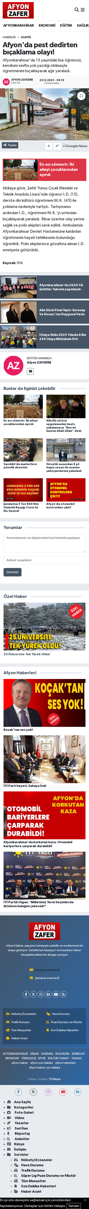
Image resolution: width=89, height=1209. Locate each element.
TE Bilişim (55, 1079)
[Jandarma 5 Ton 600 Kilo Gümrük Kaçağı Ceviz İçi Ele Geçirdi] (23, 489)
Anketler (21, 1139)
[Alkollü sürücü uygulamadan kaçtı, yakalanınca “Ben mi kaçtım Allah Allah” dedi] (66, 406)
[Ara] (77, 10)
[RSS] (63, 994)
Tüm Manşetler (21, 1030)
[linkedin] (77, 1092)
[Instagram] (40, 994)
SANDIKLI (47, 1053)
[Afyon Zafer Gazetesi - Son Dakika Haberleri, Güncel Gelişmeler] (18, 10)
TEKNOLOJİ (28, 1058)
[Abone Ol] (75, 146)
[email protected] (47, 970)
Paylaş (12, 145)
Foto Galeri (24, 1112)
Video (19, 1118)
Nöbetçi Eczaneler (23, 1013)
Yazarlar (21, 1123)
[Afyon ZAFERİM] (13, 365)
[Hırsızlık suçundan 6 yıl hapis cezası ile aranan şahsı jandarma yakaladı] (66, 450)
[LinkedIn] (48, 994)
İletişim (20, 1149)
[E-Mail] (30, 371)
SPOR (42, 1058)
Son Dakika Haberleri (65, 1030)
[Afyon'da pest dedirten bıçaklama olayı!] (44, 114)
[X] (33, 994)
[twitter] (33, 1092)
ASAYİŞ (26, 37)
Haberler (9, 37)
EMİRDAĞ (78, 1053)
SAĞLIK (83, 25)
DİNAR (34, 1053)
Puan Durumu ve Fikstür (66, 1022)
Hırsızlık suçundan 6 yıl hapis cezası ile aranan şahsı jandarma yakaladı (64, 468)
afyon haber (20, 1062)
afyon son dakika (41, 1062)
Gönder (12, 572)
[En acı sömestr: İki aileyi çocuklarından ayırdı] (23, 406)
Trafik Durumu (20, 1022)
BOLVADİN (62, 1053)
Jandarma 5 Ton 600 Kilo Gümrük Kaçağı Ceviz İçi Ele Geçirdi (21, 507)
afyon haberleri (65, 1062)
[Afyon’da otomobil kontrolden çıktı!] (66, 489)
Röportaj (22, 1133)
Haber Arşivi (19, 1038)
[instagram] (48, 1092)
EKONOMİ (47, 25)
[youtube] (62, 1092)
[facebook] (18, 1092)
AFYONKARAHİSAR (18, 25)
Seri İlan (21, 1128)
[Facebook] (26, 994)
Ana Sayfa (22, 1102)
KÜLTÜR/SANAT (58, 1058)
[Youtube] (55, 994)
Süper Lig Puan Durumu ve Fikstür (48, 1175)
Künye (19, 1144)
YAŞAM (76, 1058)
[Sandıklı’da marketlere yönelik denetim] (23, 450)
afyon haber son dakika (44, 1067)
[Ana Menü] (83, 10)
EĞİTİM (66, 25)
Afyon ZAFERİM (39, 362)
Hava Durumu (61, 1013)
